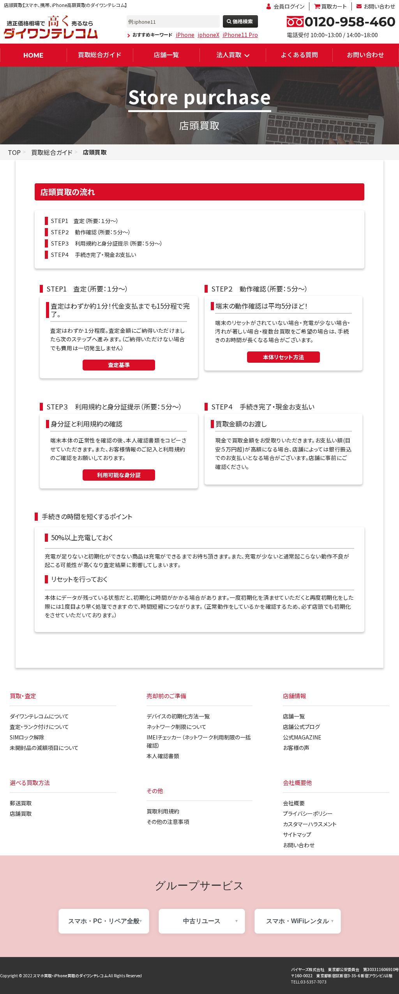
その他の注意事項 (168, 821)
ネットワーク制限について (177, 727)
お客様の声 (296, 748)
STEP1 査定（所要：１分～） (85, 221)
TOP (14, 152)
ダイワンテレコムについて (39, 716)
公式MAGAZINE (302, 737)
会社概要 (294, 803)
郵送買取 (21, 803)
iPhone (185, 35)
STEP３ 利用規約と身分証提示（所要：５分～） (107, 243)
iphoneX (208, 35)
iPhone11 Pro (240, 35)
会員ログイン (289, 6)
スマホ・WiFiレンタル (297, 921)
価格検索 (243, 21)
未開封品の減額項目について (44, 748)
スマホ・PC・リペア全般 (103, 921)
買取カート (334, 6)
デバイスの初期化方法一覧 (178, 716)
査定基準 (119, 365)
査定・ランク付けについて (39, 727)
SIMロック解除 (27, 737)
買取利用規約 (163, 811)
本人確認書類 (163, 756)
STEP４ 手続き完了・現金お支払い (93, 254)
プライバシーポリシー (308, 813)
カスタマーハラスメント (310, 824)
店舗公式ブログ (301, 727)
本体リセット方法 (283, 357)
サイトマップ (297, 834)
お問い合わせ (379, 6)
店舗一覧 (166, 54)
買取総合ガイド (100, 54)
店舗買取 (21, 813)
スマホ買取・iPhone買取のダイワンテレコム (70, 975)
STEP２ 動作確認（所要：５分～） (91, 232)
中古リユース (202, 921)
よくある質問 (299, 54)
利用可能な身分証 (119, 475)
